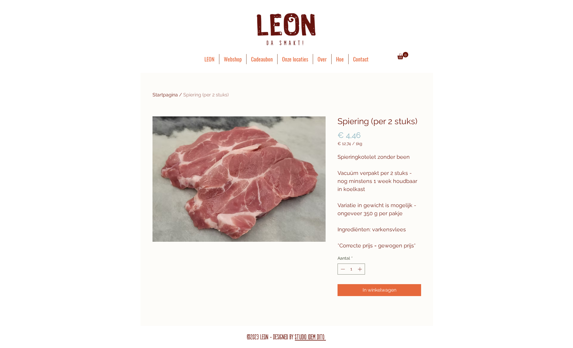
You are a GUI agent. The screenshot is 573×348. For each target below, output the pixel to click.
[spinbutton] (351, 269)
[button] (402, 55)
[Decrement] (342, 269)
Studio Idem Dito (310, 337)
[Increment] (360, 269)
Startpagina (165, 95)
